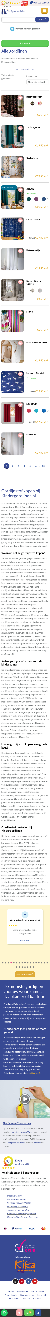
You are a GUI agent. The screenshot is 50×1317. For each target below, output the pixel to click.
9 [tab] (25, 964)
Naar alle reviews (24, 974)
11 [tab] (31, 964)
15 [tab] (42, 964)
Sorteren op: (31, 76)
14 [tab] (39, 964)
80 (43, 466)
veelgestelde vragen (16, 1142)
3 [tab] (8, 964)
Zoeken (41, 19)
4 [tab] (11, 964)
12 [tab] (33, 964)
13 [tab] (36, 964)
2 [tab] (6, 964)
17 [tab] (47, 964)
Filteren (25, 43)
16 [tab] (44, 964)
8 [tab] (22, 964)
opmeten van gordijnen (21, 1132)
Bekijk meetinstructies (17, 1123)
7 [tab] (19, 964)
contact (36, 1142)
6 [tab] (17, 964)
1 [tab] (3, 964)
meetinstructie (34, 1073)
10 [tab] (28, 964)
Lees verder (25, 69)
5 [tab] (14, 964)
